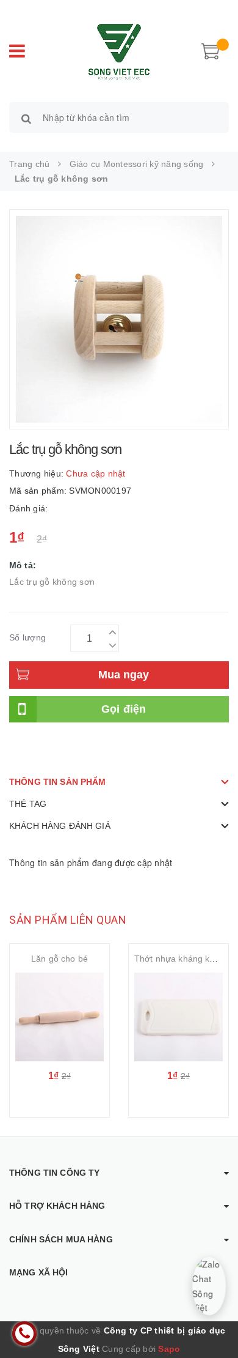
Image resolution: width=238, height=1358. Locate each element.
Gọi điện (123, 709)
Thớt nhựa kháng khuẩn (181, 958)
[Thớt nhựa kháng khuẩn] (178, 1017)
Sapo (169, 1349)
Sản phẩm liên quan (67, 920)
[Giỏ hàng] (210, 50)
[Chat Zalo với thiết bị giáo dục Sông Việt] (209, 1286)
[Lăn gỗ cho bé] (59, 1017)
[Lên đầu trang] (213, 1321)
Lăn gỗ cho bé (59, 958)
